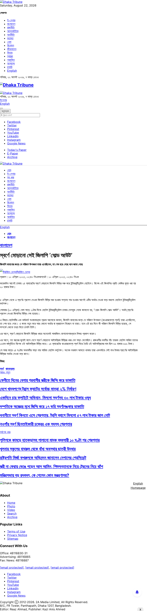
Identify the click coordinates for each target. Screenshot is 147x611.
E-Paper (12, 153)
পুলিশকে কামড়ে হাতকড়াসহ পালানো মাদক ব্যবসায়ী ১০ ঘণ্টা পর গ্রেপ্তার (50, 440)
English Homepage (138, 486)
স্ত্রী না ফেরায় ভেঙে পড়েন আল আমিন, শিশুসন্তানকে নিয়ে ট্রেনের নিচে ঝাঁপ (51, 466)
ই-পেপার (11, 20)
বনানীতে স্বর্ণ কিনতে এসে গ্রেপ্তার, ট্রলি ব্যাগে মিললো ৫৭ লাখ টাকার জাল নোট (55, 415)
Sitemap (12, 538)
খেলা (9, 42)
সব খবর (10, 177)
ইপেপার (3, 100)
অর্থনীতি (11, 34)
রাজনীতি (11, 27)
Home (11, 502)
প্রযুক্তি (11, 60)
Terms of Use (16, 531)
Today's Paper (17, 150)
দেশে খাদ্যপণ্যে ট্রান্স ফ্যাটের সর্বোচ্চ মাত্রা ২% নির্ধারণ (38, 388)
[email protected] (12, 567)
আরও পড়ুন (5, 372)
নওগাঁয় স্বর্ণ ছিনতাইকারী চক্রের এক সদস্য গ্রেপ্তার (36, 424)
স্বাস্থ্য (10, 56)
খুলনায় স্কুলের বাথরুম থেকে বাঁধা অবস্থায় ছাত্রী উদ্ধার (38, 448)
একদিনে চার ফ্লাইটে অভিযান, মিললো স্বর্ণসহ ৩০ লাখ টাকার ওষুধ (45, 397)
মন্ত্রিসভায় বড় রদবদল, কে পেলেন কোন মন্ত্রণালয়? (34, 475)
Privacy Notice (17, 535)
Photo (11, 506)
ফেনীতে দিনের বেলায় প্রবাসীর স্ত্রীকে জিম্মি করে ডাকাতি (37, 380)
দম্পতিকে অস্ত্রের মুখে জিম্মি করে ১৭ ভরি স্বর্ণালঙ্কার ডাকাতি (42, 406)
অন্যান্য (11, 63)
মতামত (10, 38)
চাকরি (9, 67)
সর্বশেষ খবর (5, 432)
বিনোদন (10, 45)
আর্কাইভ (11, 217)
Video (11, 510)
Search (11, 513)
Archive (12, 157)
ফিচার (9, 52)
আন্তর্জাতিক (12, 31)
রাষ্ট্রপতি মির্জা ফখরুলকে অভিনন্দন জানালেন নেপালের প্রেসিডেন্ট (43, 457)
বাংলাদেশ (11, 24)
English (12, 70)
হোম (9, 170)
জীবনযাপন (11, 49)
